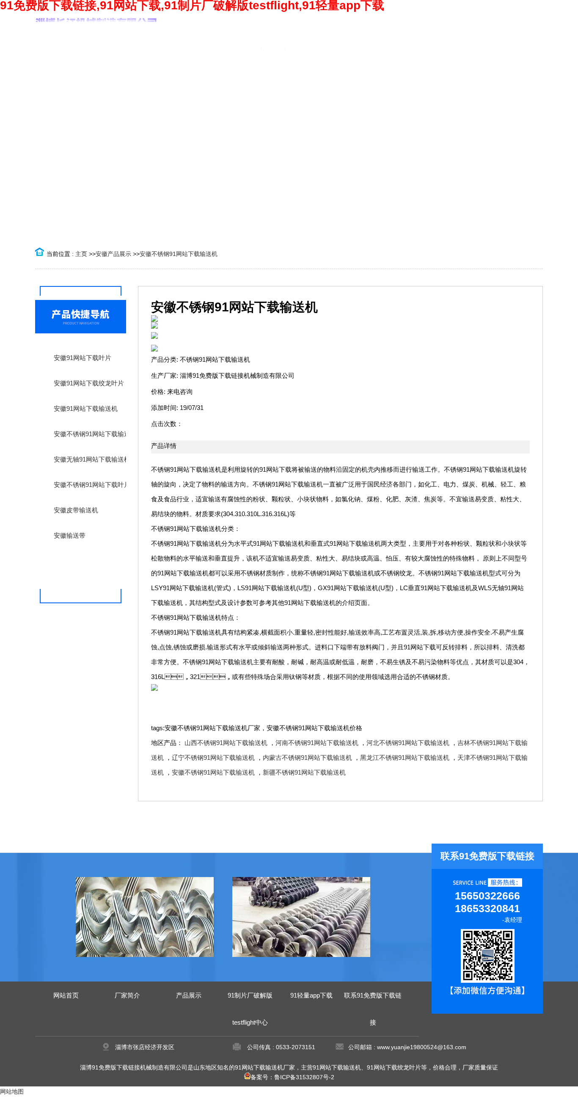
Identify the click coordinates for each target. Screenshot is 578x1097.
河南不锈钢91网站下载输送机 (316, 742)
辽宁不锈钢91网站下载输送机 (213, 757)
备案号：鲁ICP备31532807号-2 (292, 1077)
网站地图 (12, 1091)
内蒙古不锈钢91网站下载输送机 (307, 757)
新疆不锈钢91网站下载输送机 (304, 772)
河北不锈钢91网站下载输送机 (407, 742)
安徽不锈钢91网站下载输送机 (178, 253)
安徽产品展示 (113, 253)
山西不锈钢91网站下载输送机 (225, 742)
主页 (81, 253)
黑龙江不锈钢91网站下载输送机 (404, 757)
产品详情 (163, 445)
